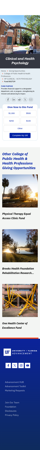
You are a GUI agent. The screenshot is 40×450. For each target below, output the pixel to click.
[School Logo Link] (18, 352)
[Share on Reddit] (20, 100)
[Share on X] (26, 100)
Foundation (10, 406)
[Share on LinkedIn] (14, 100)
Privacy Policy (12, 415)
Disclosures (10, 410)
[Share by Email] (31, 100)
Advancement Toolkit (15, 386)
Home (3, 71)
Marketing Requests (15, 390)
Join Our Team (12, 402)
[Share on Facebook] (8, 100)
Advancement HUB (14, 382)
